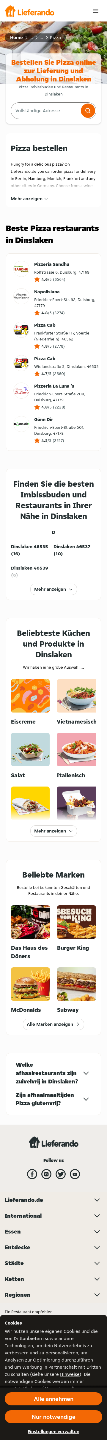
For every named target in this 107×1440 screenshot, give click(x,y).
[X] (61, 1174)
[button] (88, 111)
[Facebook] (32, 1174)
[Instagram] (46, 1174)
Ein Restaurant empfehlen (29, 1311)
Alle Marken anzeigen (50, 1024)
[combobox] (45, 110)
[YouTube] (75, 1174)
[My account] (95, 11)
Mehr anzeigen (27, 198)
